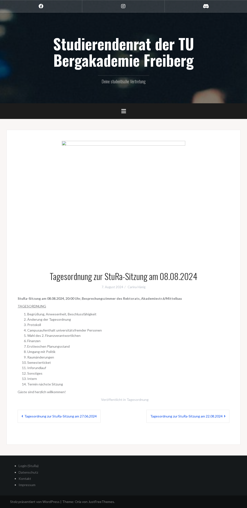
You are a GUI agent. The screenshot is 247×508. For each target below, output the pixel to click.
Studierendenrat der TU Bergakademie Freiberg (123, 52)
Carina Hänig (136, 287)
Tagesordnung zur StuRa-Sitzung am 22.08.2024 (186, 416)
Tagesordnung (138, 399)
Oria (78, 502)
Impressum (27, 485)
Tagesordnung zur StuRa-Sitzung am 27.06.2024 (60, 416)
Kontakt (25, 478)
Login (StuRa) (29, 466)
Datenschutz (28, 472)
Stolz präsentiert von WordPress (35, 502)
